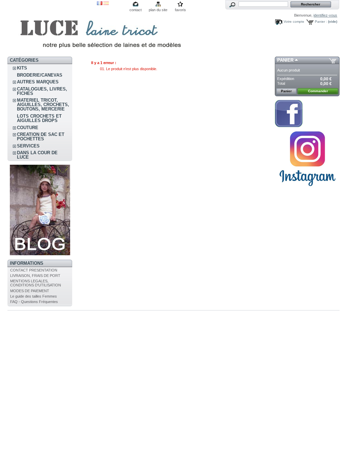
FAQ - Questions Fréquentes (34, 302)
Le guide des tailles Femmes (33, 296)
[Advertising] (307, 189)
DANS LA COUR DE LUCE (37, 155)
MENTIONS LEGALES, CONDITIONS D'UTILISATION (35, 283)
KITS (22, 68)
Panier (285, 60)
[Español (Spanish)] (106, 4)
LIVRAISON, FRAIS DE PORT (35, 276)
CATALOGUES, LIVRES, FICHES (42, 91)
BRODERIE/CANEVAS (39, 75)
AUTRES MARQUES (38, 81)
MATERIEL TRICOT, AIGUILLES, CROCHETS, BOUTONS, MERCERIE (43, 105)
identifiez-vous (325, 15)
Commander (318, 91)
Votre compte (294, 21)
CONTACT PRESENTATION (33, 270)
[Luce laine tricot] (52, 28)
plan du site (158, 10)
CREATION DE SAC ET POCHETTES (40, 136)
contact (135, 10)
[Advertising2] (289, 126)
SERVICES (28, 145)
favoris (180, 10)
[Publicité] (40, 254)
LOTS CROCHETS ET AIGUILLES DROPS (39, 118)
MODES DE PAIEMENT (29, 291)
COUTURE (27, 127)
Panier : (321, 21)
